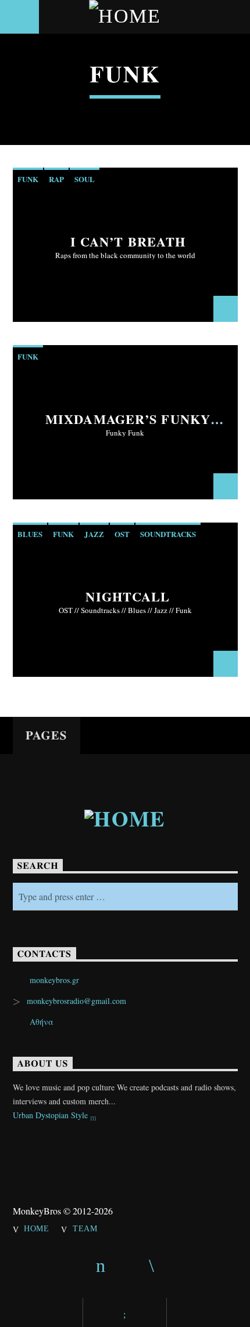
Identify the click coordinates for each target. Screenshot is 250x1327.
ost (122, 533)
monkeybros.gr (54, 979)
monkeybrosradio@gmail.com (76, 1000)
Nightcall (127, 596)
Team (85, 1228)
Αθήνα (41, 1021)
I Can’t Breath (128, 241)
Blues (29, 533)
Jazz (94, 533)
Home (36, 1228)
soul (84, 178)
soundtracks (168, 533)
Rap (56, 178)
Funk (27, 178)
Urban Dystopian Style (51, 1115)
